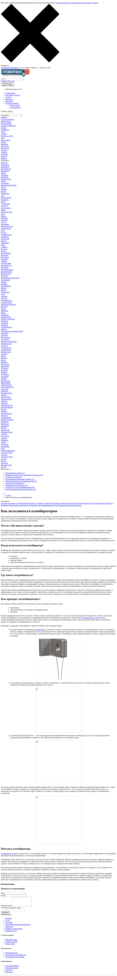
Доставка (9, 922)
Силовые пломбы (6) (13, 477)
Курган (4, 241)
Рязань (3, 181)
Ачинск (4, 438)
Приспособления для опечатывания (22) (21, 481)
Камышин (5, 426)
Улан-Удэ (4, 206)
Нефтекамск (5, 383)
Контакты (9, 101)
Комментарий (6, 906)
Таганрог (4, 276)
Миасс (3, 356)
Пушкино (4, 444)
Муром (3, 428)
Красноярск (5, 140)
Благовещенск (6, 300)
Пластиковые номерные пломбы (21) (19, 479)
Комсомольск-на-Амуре (10, 278)
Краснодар (5, 148)
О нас (7, 920)
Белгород (4, 220)
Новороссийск (6, 272)
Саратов (4, 150)
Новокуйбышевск (8, 451)
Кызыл (3, 409)
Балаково (4, 321)
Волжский (5, 239)
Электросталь (6, 348)
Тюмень (4, 152)
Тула (2, 196)
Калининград (6, 198)
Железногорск (6, 465)
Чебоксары (5, 193)
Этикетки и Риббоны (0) (15, 483)
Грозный (4, 259)
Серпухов (4, 389)
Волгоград (5, 146)
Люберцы (4, 315)
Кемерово (4, 177)
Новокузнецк (6, 179)
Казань (3, 128)
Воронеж (4, 144)
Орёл (3, 245)
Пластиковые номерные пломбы (62, 503)
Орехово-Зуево (7, 405)
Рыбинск (4, 325)
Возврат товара (11, 942)
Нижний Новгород (8, 126)
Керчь (3, 360)
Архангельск (6, 228)
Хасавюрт (5, 377)
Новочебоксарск (7, 387)
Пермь (3, 142)
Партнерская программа (14, 957)
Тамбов (4, 261)
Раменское (5, 424)
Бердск (3, 461)
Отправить (5, 912)
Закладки (9, 970)
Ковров (4, 379)
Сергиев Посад (7, 453)
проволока (40, 630)
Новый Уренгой (7, 420)
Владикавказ (6, 253)
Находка (4, 358)
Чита (3, 230)
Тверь (3, 210)
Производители (11, 953)
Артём (3, 442)
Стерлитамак (6, 263)
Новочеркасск (6, 344)
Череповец (5, 243)
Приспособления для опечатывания (90, 503)
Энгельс (4, 298)
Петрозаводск (6, 265)
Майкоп (4, 372)
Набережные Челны (8, 185)
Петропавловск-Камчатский (12, 331)
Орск (3, 294)
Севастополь (6, 208)
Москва (4, 117)
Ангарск (4, 296)
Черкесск (4, 403)
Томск (3, 173)
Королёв (4, 307)
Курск (3, 202)
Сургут (4, 222)
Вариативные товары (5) (15, 473)
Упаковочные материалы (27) (16, 485)
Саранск (4, 247)
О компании (10, 93)
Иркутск (4, 163)
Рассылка (9, 972)
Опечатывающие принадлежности (67, 505)
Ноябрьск (4, 440)
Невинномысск (7, 407)
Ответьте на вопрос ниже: (11, 908)
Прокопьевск (6, 317)
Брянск (3, 216)
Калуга (3, 233)
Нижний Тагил (7, 226)
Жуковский (5, 430)
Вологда (4, 249)
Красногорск (6, 352)
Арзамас (4, 455)
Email (3, 896)
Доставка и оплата (12, 95)
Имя (2, 893)
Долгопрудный (7, 457)
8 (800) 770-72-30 (7, 81)
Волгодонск (5, 337)
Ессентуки (5, 436)
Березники (5, 366)
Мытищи (4, 311)
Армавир (4, 323)
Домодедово (6, 397)
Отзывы (8, 918)
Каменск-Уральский (9, 342)
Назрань (4, 411)
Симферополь (6, 235)
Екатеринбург (6, 124)
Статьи (8, 97)
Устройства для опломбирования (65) (20, 487)
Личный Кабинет (12, 966)
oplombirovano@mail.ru (10, 68)
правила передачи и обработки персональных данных (77, 3)
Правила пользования (14, 929)
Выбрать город (11, 931)
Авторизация (15, 107)
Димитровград (6, 414)
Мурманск (5, 257)
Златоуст (4, 346)
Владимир (5, 224)
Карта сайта (10, 944)
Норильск (5, 333)
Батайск (4, 395)
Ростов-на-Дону (7, 136)
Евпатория (5, 446)
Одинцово (5, 374)
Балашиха (5, 200)
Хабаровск (5, 165)
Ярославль (5, 167)
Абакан (4, 329)
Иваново (4, 218)
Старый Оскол (6, 302)
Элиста (4, 459)
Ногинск (4, 463)
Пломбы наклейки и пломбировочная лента (18, 503)
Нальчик (4, 284)
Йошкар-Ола (6, 274)
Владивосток (6, 169)
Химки (3, 282)
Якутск (4, 251)
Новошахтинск (7, 432)
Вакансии (9, 99)
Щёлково (4, 391)
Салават (4, 354)
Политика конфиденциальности (18, 924)
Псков (3, 309)
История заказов (11, 968)
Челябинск (5, 130)
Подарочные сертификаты (15, 955)
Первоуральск (6, 399)
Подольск (4, 255)
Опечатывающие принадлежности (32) (20, 489)
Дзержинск (5, 292)
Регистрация (15, 105)
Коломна (4, 370)
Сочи (3, 214)
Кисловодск (5, 381)
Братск (3, 290)
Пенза (3, 187)
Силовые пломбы (42, 503)
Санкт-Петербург (7, 119)
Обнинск (4, 416)
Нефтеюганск (6, 385)
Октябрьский (6, 418)
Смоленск (5, 237)
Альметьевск (6, 350)
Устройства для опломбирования (41, 505)
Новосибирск (6, 121)
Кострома (4, 268)
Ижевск (4, 156)
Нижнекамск (6, 286)
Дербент (4, 401)
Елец (3, 448)
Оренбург (4, 175)
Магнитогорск (6, 212)
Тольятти (4, 154)
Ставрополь (5, 204)
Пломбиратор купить (90, 618)
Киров (3, 191)
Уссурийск (5, 339)
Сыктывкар (5, 280)
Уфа (2, 138)
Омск (3, 132)
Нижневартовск (7, 270)
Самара (4, 134)
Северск (4, 434)
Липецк (4, 189)
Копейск (4, 362)
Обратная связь (11, 940)
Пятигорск (5, 364)
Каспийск (5, 422)
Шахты (4, 288)
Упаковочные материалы (18, 505)
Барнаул (4, 159)
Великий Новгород (8, 305)
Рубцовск (4, 368)
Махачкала (5, 171)
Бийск (3, 313)
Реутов (3, 467)
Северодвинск (6, 327)
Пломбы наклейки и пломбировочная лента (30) (24, 475)
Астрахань (5, 183)
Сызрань (4, 335)
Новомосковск (6, 393)
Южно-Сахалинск (8, 319)
